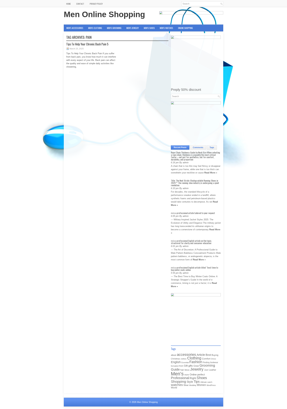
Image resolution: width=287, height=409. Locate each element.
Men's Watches (166, 28)
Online (193, 374)
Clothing (194, 358)
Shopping (178, 382)
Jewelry (196, 369)
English (176, 362)
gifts (190, 365)
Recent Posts (180, 147)
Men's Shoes (149, 28)
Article (201, 354)
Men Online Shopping (104, 14)
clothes (184, 359)
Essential (185, 362)
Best (208, 354)
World (174, 387)
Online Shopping (185, 28)
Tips (197, 381)
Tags (212, 147)
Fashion (195, 362)
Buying (215, 355)
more (186, 375)
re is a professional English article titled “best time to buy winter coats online (194, 269)
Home (68, 3)
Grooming (207, 365)
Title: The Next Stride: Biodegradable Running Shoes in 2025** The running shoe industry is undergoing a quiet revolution (195, 183)
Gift (186, 365)
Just (206, 370)
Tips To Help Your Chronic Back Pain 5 (87, 44)
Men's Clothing (95, 28)
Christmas (175, 359)
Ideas (187, 370)
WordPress (211, 385)
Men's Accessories (74, 28)
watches (177, 385)
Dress (213, 359)
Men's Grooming (114, 28)
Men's (177, 373)
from (181, 366)
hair (182, 370)
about (173, 355)
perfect (201, 374)
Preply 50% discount (186, 89)
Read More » (210, 172)
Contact (80, 3)
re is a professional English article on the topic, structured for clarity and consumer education (191, 242)
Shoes (202, 378)
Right (193, 378)
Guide (175, 369)
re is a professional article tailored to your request (193, 213)
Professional (180, 378)
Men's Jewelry (132, 28)
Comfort (206, 358)
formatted (175, 366)
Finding (206, 362)
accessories (186, 354)
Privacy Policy (96, 3)
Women (201, 384)
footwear (214, 362)
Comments (198, 147)
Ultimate (203, 382)
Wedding (192, 385)
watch (209, 382)
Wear (186, 385)
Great (196, 366)
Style (190, 381)
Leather (212, 370)
